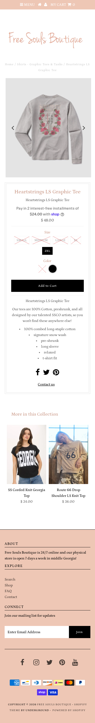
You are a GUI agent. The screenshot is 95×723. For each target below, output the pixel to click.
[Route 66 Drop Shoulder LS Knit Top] (68, 454)
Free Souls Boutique (54, 704)
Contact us (46, 384)
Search (10, 579)
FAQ (8, 591)
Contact (11, 597)
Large (60, 240)
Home (9, 64)
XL (76, 240)
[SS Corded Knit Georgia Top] (26, 454)
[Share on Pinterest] (56, 374)
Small (22, 240)
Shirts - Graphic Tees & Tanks (40, 64)
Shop (9, 585)
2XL (47, 251)
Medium (41, 240)
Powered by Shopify (69, 710)
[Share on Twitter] (46, 374)
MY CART (62, 5)
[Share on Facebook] (38, 374)
